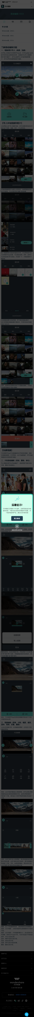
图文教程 (17, 518)
